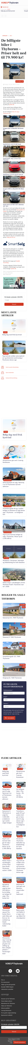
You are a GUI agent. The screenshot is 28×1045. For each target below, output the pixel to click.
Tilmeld (14, 304)
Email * (5, 697)
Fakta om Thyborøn (6, 1006)
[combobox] (4, 706)
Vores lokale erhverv (6, 1001)
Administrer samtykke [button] (7, 989)
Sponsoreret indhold (6, 1015)
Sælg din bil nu (11, 237)
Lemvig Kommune (6, 1010)
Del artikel (18, 81)
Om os (3, 980)
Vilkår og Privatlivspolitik (8, 984)
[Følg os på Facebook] (10, 971)
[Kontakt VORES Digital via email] (18, 971)
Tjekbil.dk (13, 268)
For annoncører (5, 982)
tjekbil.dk (11, 104)
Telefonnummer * (8, 690)
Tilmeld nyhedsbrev (19, 1042)
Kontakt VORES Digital (7, 987)
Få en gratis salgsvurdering (8, 1013)
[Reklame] (14, 283)
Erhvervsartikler (5, 1008)
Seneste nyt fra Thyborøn (8, 999)
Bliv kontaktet (9, 718)
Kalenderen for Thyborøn (8, 1003)
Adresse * (5, 703)
